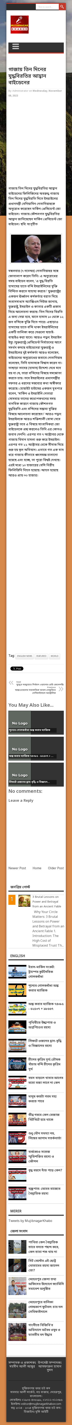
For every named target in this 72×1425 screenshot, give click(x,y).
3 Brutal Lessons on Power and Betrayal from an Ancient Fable (46, 902)
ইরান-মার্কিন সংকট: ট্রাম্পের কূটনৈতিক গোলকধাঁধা (41, 972)
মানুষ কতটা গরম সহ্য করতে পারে (42, 1099)
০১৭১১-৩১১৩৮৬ (52, 1400)
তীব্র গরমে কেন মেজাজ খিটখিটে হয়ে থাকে (44, 1117)
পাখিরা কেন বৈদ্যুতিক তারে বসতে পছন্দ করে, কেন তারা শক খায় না (43, 1247)
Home (37, 868)
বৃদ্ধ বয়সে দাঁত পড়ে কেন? (45, 1170)
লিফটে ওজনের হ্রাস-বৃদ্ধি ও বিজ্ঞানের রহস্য (44, 1043)
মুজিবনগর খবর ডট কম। (46, 1408)
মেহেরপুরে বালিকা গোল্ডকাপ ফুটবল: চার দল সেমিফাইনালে (45, 1307)
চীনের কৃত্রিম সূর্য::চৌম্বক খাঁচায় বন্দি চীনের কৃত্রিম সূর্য (44, 1065)
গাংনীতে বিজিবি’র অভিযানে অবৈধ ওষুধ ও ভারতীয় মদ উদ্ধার (44, 1330)
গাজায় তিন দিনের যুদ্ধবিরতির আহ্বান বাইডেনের (27, 76)
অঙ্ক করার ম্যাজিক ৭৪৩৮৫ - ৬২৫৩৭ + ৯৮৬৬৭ (46, 1006)
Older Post (56, 868)
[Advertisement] (36, 146)
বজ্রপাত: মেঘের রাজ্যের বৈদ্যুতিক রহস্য (44, 1191)
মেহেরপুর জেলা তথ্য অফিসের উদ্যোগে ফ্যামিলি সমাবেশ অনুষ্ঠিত (46, 1284)
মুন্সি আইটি (41, 1412)
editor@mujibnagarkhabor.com (41, 1404)
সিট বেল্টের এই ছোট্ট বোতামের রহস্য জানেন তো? (43, 1266)
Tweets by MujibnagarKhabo (30, 1221)
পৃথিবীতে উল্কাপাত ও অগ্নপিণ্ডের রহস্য (42, 1025)
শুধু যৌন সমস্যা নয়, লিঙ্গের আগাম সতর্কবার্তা (44, 1136)
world (54, 656)
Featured (41, 656)
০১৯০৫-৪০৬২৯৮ (31, 1400)
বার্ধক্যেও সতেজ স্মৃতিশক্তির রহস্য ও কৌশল (41, 1157)
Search (62, 7)
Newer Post (17, 868)
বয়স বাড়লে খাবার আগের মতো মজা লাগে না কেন (45, 1080)
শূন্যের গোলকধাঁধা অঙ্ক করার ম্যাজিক (43, 988)
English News (24, 656)
